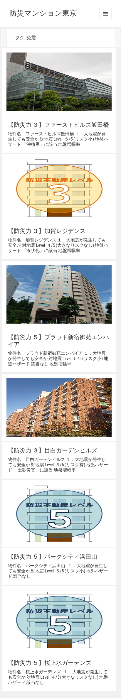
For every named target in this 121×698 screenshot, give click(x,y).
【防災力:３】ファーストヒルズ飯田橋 (58, 124)
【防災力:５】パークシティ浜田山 (52, 556)
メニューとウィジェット (105, 14)
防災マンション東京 (43, 13)
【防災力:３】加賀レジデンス (46, 230)
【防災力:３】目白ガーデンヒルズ (52, 450)
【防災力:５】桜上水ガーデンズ (49, 662)
